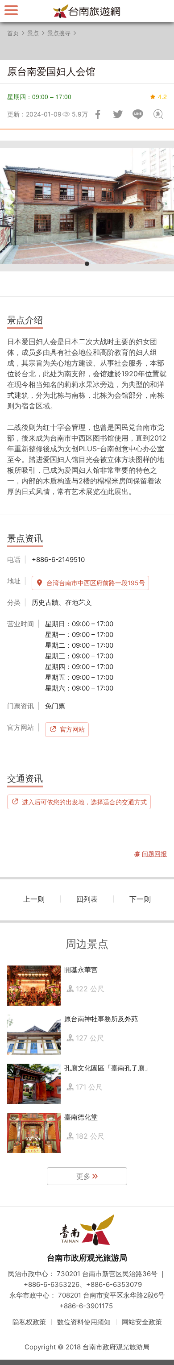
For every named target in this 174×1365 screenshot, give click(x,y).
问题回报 (158, 114)
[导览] (11, 10)
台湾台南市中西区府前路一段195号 (95, 583)
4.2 (162, 96)
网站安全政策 (142, 1322)
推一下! (118, 114)
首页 (13, 33)
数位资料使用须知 (84, 1322)
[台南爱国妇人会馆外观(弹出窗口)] (87, 206)
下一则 (140, 899)
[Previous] (14, 206)
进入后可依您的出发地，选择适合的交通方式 (84, 801)
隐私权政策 (29, 1322)
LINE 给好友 (138, 114)
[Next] (160, 206)
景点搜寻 (58, 33)
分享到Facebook (98, 114)
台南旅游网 (87, 11)
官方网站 (72, 729)
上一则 (34, 899)
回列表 (87, 899)
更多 (83, 1176)
